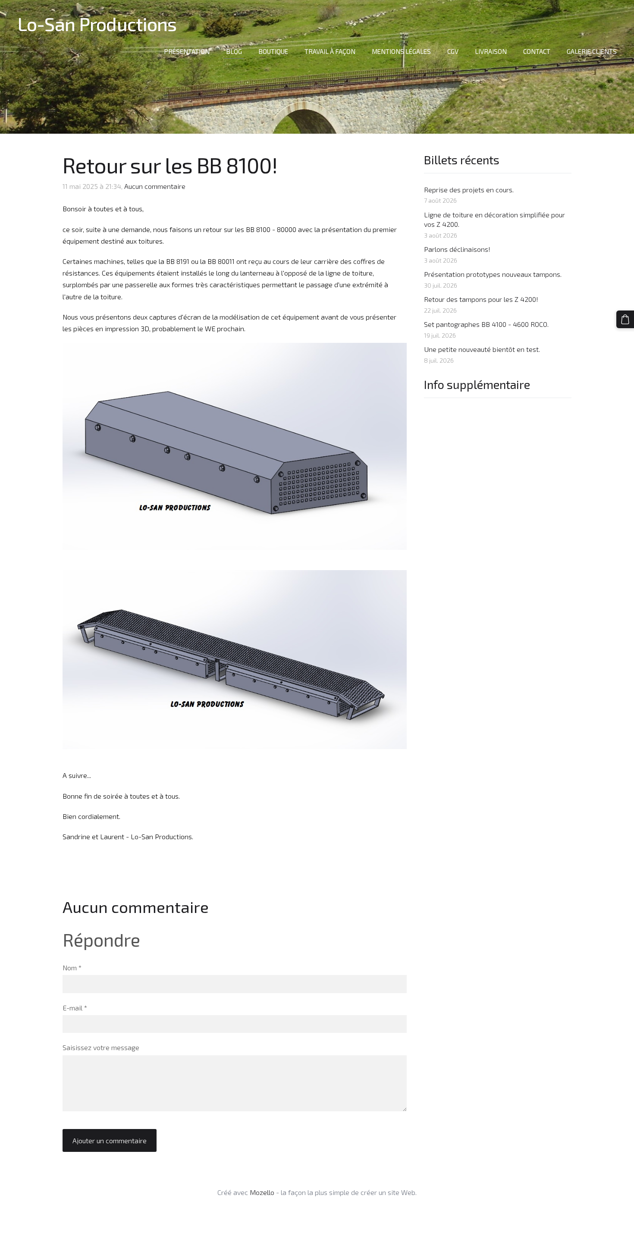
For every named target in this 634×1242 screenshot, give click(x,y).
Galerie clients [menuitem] (592, 51)
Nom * (72, 967)
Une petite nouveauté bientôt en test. (482, 349)
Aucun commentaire (154, 186)
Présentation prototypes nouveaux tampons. (493, 274)
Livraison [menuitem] (491, 51)
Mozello (262, 1192)
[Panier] (625, 319)
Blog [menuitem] (234, 51)
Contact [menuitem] (536, 51)
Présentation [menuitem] (187, 51)
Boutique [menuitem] (273, 51)
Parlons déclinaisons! (457, 249)
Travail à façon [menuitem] (329, 51)
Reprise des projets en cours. (469, 189)
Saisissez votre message (101, 1047)
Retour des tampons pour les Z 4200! (481, 299)
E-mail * (75, 1008)
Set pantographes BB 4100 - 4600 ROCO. (486, 324)
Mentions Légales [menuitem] (401, 51)
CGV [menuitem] (452, 51)
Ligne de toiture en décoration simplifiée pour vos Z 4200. (494, 219)
